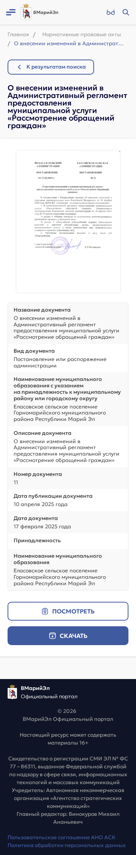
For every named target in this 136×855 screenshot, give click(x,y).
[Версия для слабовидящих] (110, 12)
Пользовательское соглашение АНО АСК (62, 837)
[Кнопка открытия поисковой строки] (125, 12)
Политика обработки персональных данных (67, 845)
